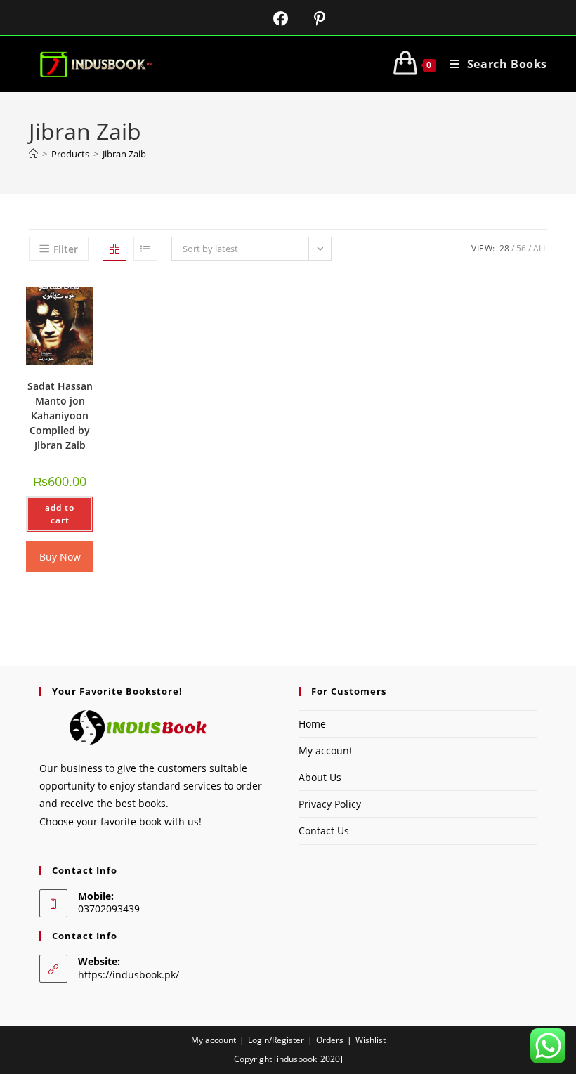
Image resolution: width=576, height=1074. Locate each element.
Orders (329, 1040)
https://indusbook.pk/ (128, 974)
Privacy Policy (330, 804)
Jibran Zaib (124, 154)
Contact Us (324, 830)
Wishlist (370, 1040)
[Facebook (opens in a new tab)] (271, 18)
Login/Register (276, 1040)
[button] (56, 311)
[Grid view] (114, 249)
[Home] (33, 154)
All (540, 248)
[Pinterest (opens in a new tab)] (308, 18)
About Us (320, 777)
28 (504, 248)
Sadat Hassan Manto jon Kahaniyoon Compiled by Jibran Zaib (60, 415)
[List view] (145, 249)
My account (326, 750)
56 (521, 248)
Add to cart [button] (59, 514)
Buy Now (60, 556)
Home (312, 724)
